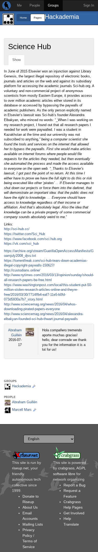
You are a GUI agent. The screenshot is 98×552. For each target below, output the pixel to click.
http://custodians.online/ (22, 270)
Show (16, 60)
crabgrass (66, 468)
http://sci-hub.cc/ (17, 229)
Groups (53, 5)
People (35, 5)
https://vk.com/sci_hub (21, 244)
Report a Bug (74, 485)
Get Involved (74, 513)
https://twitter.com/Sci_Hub (24, 234)
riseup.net (20, 468)
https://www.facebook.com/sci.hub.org (33, 239)
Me (19, 5)
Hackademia (62, 16)
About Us (30, 507)
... (57, 183)
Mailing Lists (32, 524)
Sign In (88, 5)
